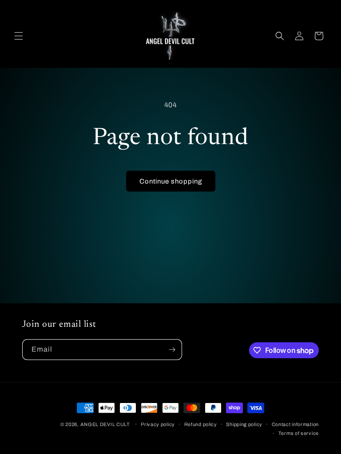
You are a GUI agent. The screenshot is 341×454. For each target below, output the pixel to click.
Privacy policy (158, 424)
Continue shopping (170, 181)
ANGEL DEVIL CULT (105, 424)
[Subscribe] (172, 349)
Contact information (295, 424)
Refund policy (200, 424)
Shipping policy (244, 424)
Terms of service (298, 433)
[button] (18, 36)
